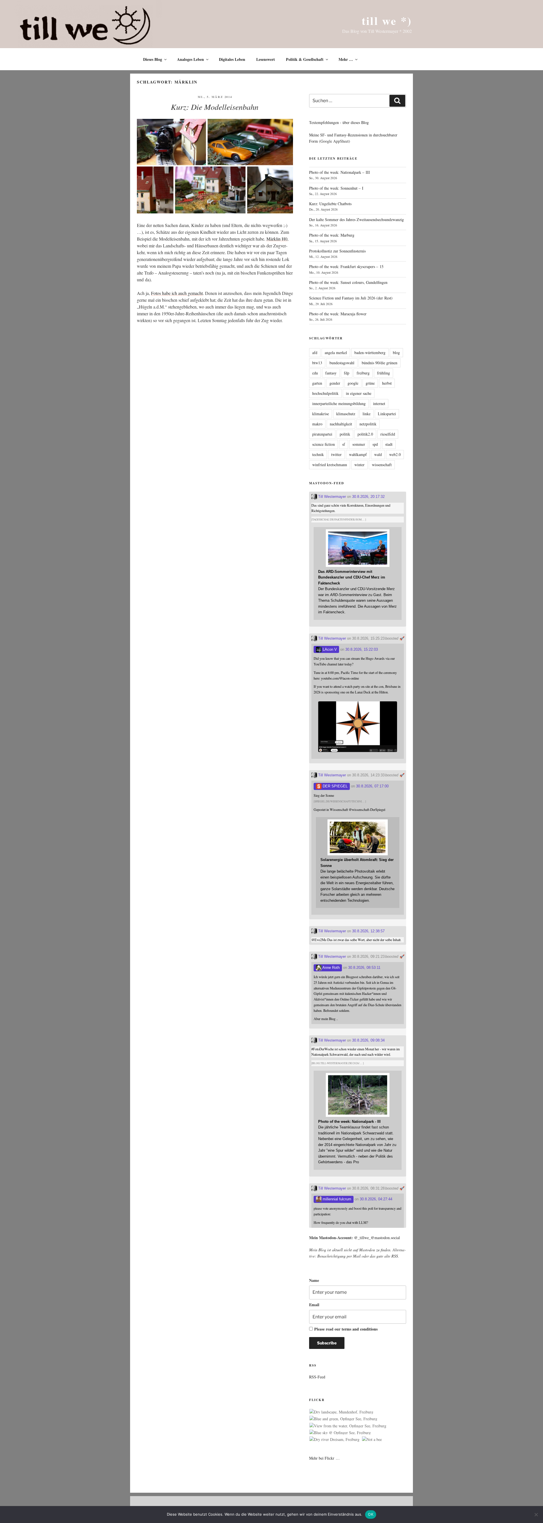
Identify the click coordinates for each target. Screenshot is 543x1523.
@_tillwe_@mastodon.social (377, 1237)
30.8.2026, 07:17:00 (372, 786)
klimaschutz (345, 413)
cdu (315, 373)
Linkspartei (387, 413)
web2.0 (395, 454)
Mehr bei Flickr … (324, 1458)
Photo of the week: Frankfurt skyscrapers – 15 (346, 266)
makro (317, 424)
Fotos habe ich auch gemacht (177, 293)
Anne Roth (331, 967)
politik (345, 434)
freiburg (363, 373)
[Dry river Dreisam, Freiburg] (334, 1439)
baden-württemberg (369, 352)
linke (366, 413)
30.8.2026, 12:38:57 (368, 931)
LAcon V (329, 649)
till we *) (387, 20)
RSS (394, 1256)
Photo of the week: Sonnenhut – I (336, 188)
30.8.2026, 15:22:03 (361, 649)
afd (314, 352)
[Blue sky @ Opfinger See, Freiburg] (340, 1433)
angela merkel (336, 352)
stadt (389, 444)
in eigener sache (358, 393)
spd (375, 444)
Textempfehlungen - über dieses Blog (339, 122)
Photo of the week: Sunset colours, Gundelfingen (348, 282)
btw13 (317, 362)
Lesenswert (265, 59)
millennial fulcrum (336, 1199)
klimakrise (320, 413)
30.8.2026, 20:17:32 (368, 496)
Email (314, 1305)
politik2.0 (365, 434)
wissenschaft (382, 464)
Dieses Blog (152, 59)
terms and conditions (360, 1329)
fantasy (331, 373)
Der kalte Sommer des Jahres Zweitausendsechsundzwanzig (356, 219)
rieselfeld (387, 434)
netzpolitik (367, 424)
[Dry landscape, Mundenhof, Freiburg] (341, 1412)
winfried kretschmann (329, 464)
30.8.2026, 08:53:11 (364, 967)
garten (317, 383)
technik (318, 454)
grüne (370, 383)
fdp (346, 373)
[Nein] (536, 1514)
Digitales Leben (232, 59)
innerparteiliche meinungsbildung (339, 403)
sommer (358, 444)
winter (359, 464)
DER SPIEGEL (335, 786)
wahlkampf (358, 454)
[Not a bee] (372, 1439)
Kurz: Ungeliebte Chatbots (330, 203)
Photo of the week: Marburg (331, 235)
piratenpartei (322, 434)
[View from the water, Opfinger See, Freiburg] (347, 1426)
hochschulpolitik (325, 393)
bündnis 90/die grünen (379, 362)
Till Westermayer (331, 496)
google (353, 383)
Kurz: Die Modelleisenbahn (214, 106)
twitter (336, 454)
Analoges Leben (190, 59)
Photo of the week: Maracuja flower (338, 313)
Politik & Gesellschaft (305, 59)
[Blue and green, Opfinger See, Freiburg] (343, 1419)
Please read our (346, 1329)
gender (334, 383)
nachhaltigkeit (341, 424)
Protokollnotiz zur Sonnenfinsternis (337, 251)
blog (396, 352)
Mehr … (346, 59)
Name (314, 1280)
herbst (387, 383)
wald (378, 454)
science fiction (323, 444)
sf (343, 444)
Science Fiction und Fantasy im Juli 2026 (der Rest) (351, 298)
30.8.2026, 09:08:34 (368, 1040)
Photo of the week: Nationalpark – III (339, 172)
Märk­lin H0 (276, 239)
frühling (383, 373)
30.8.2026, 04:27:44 (376, 1199)
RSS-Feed (317, 1377)
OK (370, 1514)
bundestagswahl (341, 362)
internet (379, 403)
